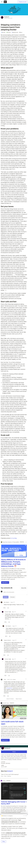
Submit (5, 597)
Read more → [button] (5, 740)
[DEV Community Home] (5, 2)
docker (3, 32)
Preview (12, 597)
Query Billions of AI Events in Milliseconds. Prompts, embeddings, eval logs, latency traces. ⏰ (13, 563)
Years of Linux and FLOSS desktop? (10, 775)
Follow (14, 751)
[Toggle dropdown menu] (26, 542)
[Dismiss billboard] (26, 816)
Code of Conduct (10, 698)
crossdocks (9, 688)
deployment (15, 32)
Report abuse (19, 698)
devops (8, 32)
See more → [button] (5, 582)
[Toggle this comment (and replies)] (2, 605)
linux (20, 32)
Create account (22, 1)
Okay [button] (3, 841)
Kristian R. (6, 17)
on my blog (13, 538)
